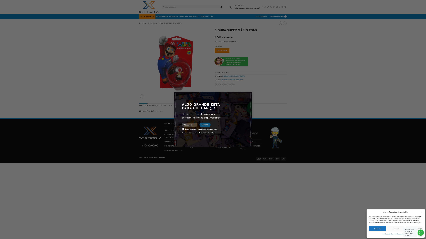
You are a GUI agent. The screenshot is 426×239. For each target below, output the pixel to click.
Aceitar (377, 229)
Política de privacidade (401, 234)
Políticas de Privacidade (207, 133)
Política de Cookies (388, 234)
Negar (396, 229)
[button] (421, 212)
